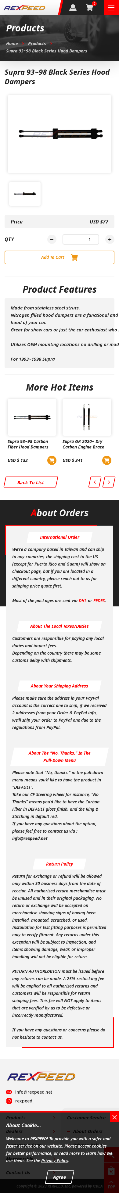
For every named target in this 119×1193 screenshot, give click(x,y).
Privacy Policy (54, 1160)
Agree (59, 1177)
